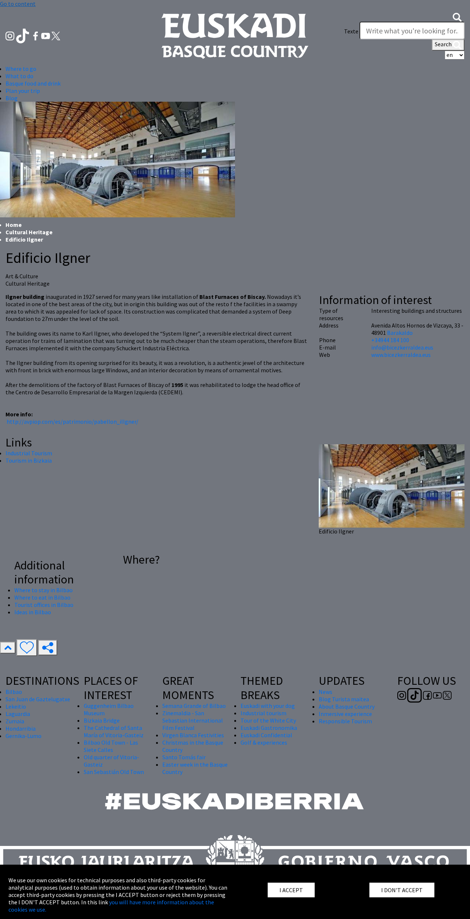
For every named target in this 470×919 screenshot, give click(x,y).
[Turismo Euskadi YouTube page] (46, 35)
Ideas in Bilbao (32, 612)
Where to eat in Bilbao (42, 597)
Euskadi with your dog (268, 705)
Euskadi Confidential (266, 735)
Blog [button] (12, 98)
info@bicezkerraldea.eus (402, 347)
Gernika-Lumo (23, 735)
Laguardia (18, 713)
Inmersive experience (345, 713)
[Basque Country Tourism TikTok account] (23, 35)
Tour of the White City (268, 720)
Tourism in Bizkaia (29, 460)
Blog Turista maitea (344, 699)
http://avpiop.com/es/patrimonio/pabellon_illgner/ (72, 421)
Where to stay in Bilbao (43, 590)
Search (444, 44)
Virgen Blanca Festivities (193, 735)
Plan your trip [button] (23, 90)
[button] (457, 16)
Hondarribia (21, 728)
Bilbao (14, 691)
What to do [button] (19, 76)
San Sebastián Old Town (114, 771)
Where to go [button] (21, 68)
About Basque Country (347, 706)
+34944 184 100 (390, 340)
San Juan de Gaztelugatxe (38, 699)
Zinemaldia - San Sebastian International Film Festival (192, 720)
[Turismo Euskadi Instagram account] (10, 35)
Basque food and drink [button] (33, 83)
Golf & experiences (264, 742)
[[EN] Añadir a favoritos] (27, 647)
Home (14, 224)
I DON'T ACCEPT (402, 890)
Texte (351, 31)
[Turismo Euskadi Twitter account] (55, 35)
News (325, 691)
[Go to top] (7, 648)
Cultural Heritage (29, 232)
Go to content (18, 3)
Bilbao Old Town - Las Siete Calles (111, 746)
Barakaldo (400, 332)
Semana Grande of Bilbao (194, 705)
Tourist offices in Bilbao (43, 604)
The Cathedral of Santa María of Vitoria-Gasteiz (114, 731)
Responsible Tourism (345, 721)
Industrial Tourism (29, 453)
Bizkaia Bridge (102, 720)
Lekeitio (16, 706)
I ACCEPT (291, 890)
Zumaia (15, 721)
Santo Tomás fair (184, 757)
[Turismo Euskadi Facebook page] (36, 35)
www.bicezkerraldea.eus (401, 354)
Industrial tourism (263, 713)
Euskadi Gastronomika (269, 727)
